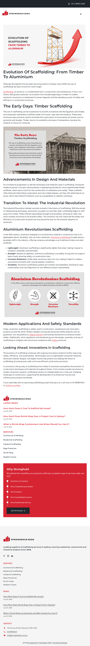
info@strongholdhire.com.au (17, 635)
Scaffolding (8, 92)
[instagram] (8, 556)
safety (54, 340)
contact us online (13, 385)
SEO (49, 643)
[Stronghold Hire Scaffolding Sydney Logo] (18, 537)
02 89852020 (12, 632)
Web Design (43, 643)
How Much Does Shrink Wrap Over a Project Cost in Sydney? (34, 416)
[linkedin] (12, 556)
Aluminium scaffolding (60, 237)
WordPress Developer (60, 643)
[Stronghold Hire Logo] (16, 11)
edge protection (36, 335)
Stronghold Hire (32, 643)
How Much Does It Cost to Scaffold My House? (27, 408)
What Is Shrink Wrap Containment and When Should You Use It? (36, 424)
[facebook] (4, 556)
